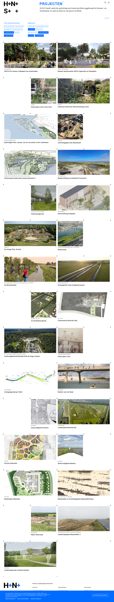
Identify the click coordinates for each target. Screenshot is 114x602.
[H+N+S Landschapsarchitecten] (12, 589)
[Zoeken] (105, 2)
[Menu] (108, 2)
